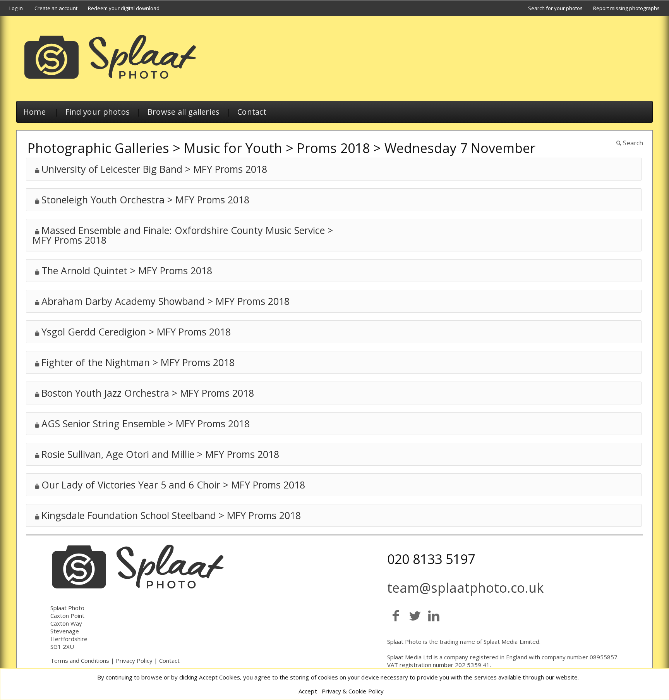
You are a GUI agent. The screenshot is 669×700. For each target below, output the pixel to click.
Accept (307, 691)
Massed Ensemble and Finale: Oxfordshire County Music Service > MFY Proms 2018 (183, 235)
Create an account (55, 8)
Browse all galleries (184, 112)
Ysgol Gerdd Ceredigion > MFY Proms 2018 (136, 331)
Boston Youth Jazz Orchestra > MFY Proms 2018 (147, 392)
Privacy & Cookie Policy (353, 691)
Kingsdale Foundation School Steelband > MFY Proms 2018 (171, 515)
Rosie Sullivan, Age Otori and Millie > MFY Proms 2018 (160, 454)
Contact (251, 112)
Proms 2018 (333, 148)
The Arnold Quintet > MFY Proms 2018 (126, 270)
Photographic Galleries (98, 148)
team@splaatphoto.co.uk (465, 588)
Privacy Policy (134, 660)
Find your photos (97, 112)
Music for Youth (233, 148)
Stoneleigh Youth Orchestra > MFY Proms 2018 (145, 199)
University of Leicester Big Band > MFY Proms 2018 (154, 168)
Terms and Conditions (79, 660)
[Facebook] (396, 615)
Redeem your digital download (124, 8)
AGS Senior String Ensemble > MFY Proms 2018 (145, 423)
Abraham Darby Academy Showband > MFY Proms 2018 (165, 301)
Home (34, 112)
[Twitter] (415, 615)
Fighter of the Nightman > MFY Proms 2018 (138, 362)
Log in (16, 8)
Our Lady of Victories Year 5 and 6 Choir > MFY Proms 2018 (173, 484)
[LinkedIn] (434, 615)
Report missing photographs (626, 8)
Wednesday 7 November (459, 148)
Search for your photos (555, 8)
